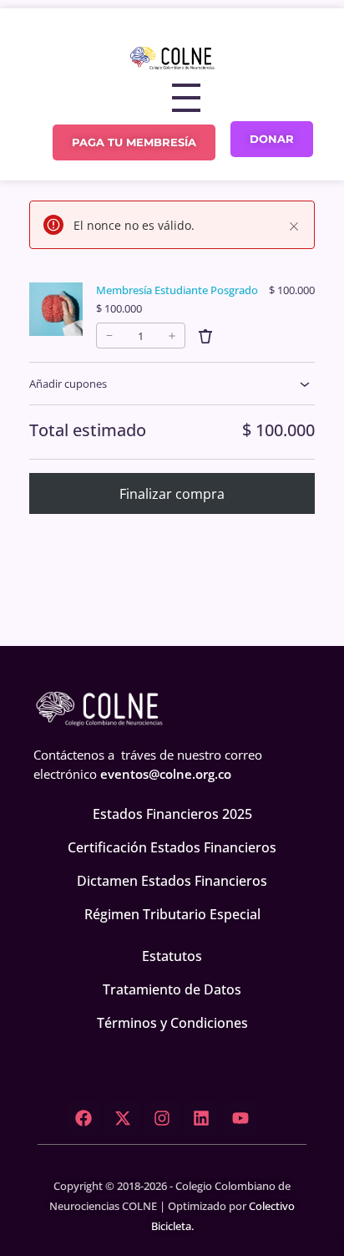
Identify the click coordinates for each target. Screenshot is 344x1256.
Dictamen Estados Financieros (172, 881)
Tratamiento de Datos (172, 989)
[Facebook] (83, 1118)
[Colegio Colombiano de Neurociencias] (172, 58)
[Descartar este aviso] (294, 226)
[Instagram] (162, 1118)
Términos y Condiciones (172, 1023)
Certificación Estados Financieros (172, 847)
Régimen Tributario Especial (172, 914)
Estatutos (172, 956)
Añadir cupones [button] (68, 383)
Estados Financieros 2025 (172, 814)
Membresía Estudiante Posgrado (177, 289)
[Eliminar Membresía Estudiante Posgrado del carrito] (205, 336)
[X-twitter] (122, 1118)
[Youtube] (240, 1118)
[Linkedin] (201, 1118)
